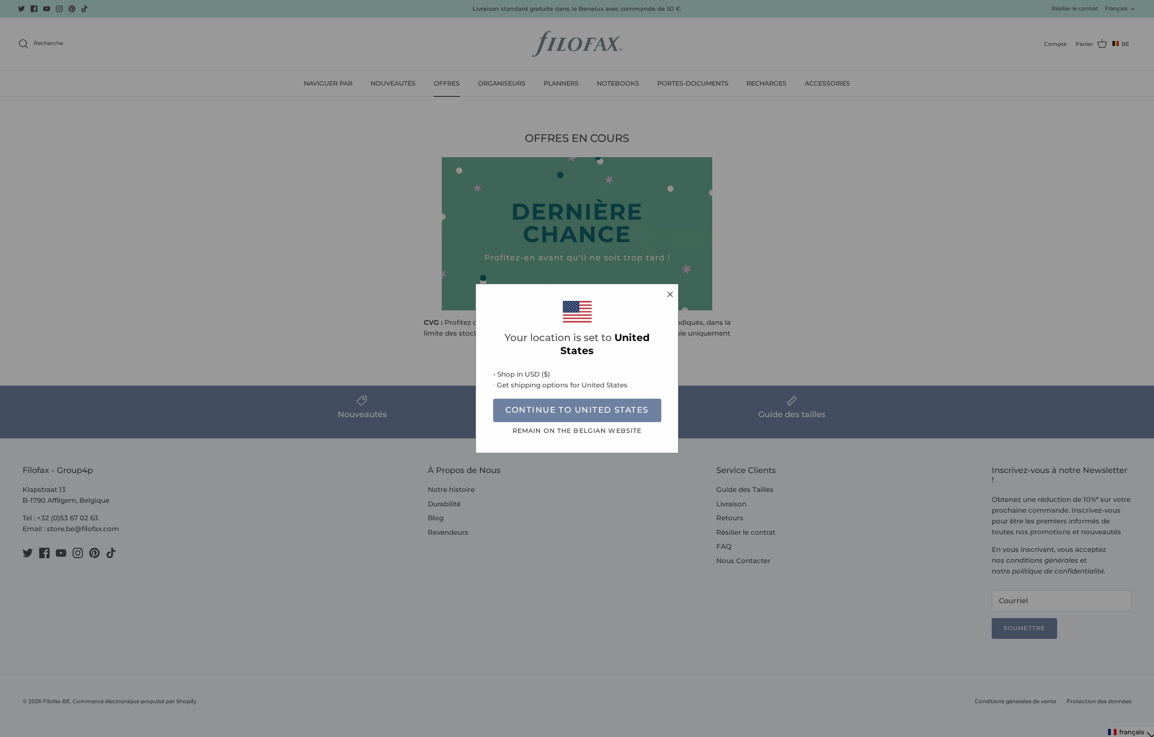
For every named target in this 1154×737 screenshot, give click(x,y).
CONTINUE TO (576, 410)
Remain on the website (577, 431)
